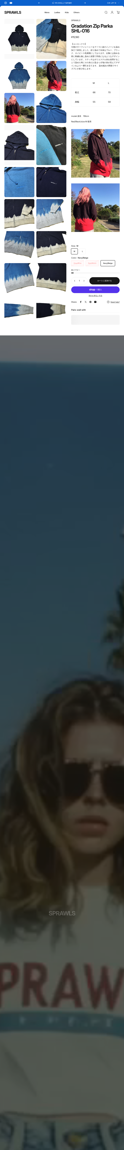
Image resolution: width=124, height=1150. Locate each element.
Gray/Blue (77, 263)
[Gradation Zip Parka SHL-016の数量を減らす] (74, 280)
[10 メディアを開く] (51, 182)
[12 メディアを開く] (51, 214)
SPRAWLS (12, 12)
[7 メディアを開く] (19, 145)
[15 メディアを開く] (19, 278)
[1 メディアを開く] (19, 39)
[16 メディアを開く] (51, 278)
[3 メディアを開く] (19, 76)
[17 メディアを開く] (19, 310)
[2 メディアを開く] (51, 39)
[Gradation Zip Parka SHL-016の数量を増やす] (84, 280)
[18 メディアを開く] (51, 310)
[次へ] (85, 3)
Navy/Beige (107, 263)
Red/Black (92, 263)
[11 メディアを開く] (19, 214)
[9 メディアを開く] (19, 182)
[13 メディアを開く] (19, 246)
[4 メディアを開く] (51, 76)
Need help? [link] (115, 302)
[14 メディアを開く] (51, 246)
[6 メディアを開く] (51, 108)
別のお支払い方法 (95, 296)
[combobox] (113, 3)
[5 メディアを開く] (19, 108)
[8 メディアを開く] (51, 145)
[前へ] (39, 3)
